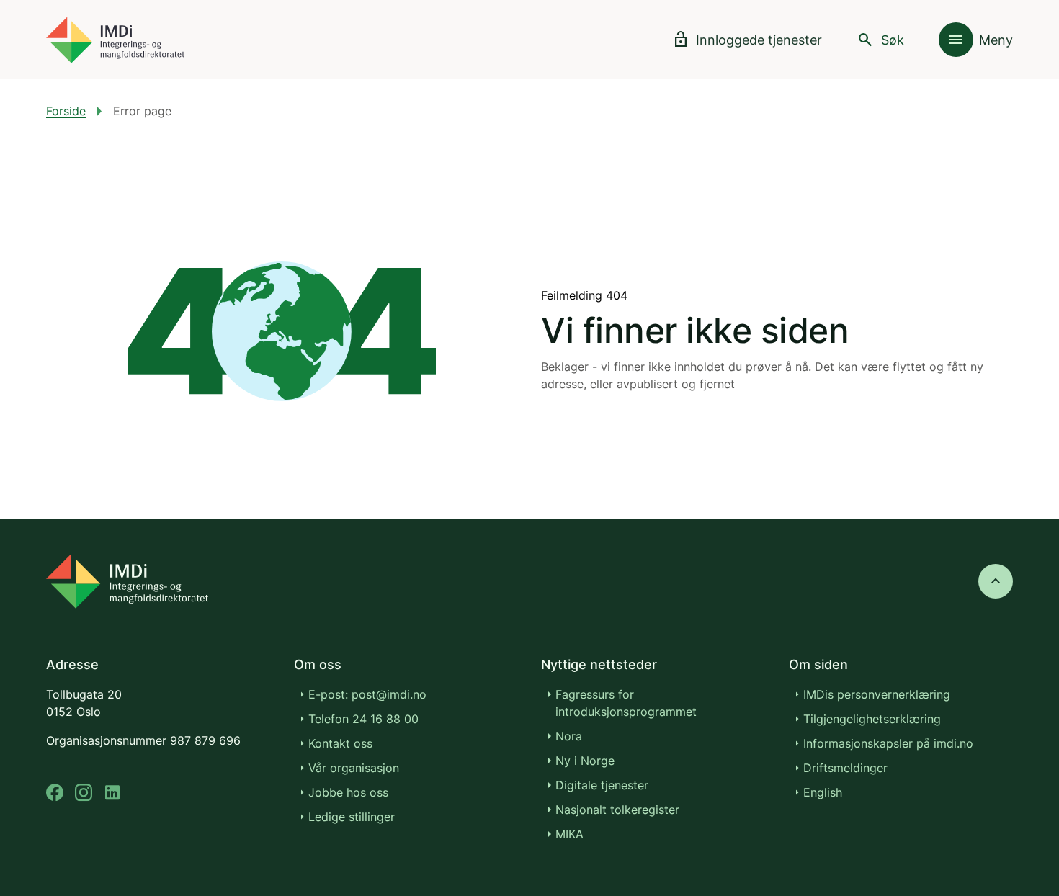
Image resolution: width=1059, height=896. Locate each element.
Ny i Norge (585, 760)
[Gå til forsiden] (115, 40)
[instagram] (83, 793)
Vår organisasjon (353, 768)
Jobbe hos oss (348, 792)
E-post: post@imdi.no (367, 694)
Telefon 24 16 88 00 (363, 719)
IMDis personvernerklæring (876, 694)
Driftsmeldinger (845, 768)
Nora (568, 736)
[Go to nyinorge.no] (127, 581)
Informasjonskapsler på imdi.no (888, 743)
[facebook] (54, 793)
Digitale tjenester (601, 785)
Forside (66, 111)
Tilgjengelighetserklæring (872, 719)
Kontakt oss (340, 743)
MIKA (569, 834)
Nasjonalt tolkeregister (617, 809)
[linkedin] (112, 793)
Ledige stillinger (351, 817)
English (822, 792)
